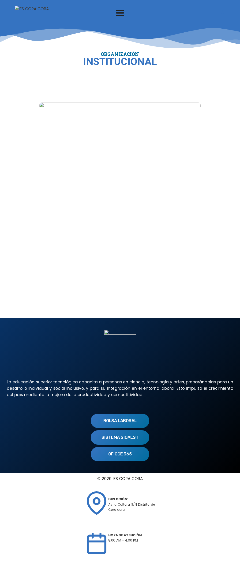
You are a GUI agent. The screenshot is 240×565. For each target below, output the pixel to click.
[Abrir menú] (120, 13)
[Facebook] (222, 13)
